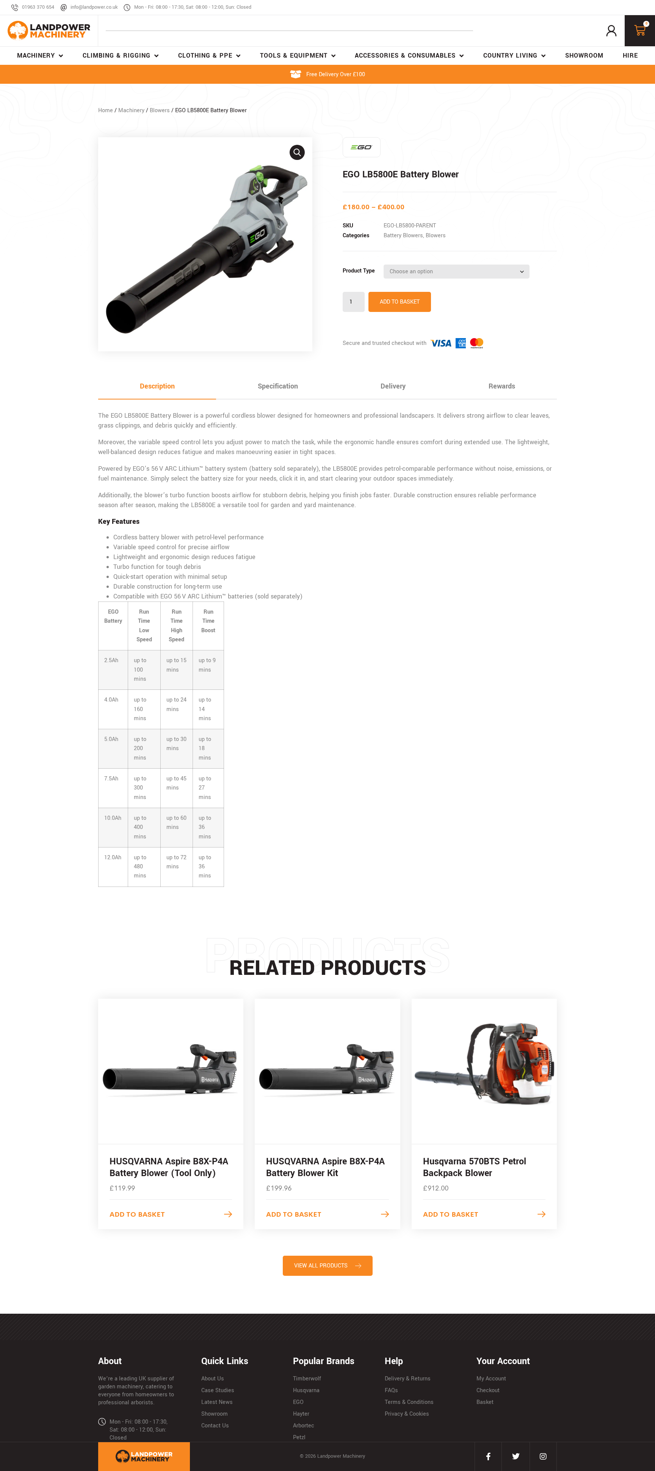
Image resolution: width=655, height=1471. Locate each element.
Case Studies (217, 1390)
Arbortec (303, 1426)
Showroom (214, 1414)
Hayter (301, 1414)
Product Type (359, 271)
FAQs (391, 1390)
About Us (212, 1379)
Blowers (160, 110)
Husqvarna (306, 1390)
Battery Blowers (403, 236)
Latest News (217, 1402)
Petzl (299, 1437)
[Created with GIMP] (205, 244)
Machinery (131, 110)
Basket (485, 1402)
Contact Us (215, 1426)
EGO (298, 1402)
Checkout (488, 1390)
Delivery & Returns (408, 1379)
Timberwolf (307, 1379)
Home (105, 110)
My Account (491, 1379)
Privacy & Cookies (407, 1414)
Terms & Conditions (409, 1402)
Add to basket (400, 302)
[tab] (157, 386)
